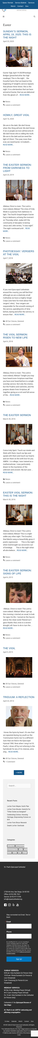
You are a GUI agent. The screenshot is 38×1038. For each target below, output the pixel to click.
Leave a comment (12, 105)
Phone (9, 932)
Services (31, 3)
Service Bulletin (20, 3)
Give (26, 6)
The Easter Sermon (17, 415)
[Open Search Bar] (34, 17)
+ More (19, 772)
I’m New (7, 1021)
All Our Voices (11, 321)
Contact (20, 6)
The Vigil (9, 648)
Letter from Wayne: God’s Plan (18, 806)
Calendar (14, 1021)
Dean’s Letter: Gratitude (15, 826)
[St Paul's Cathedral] (19, 9)
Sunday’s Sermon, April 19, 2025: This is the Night (17, 34)
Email (8, 922)
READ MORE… (25, 95)
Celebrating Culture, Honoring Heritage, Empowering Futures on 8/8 (19, 817)
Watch (13, 6)
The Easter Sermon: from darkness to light (17, 167)
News (7, 102)
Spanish (25, 852)
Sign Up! (19, 959)
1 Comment (10, 762)
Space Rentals (8, 3)
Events (20, 849)
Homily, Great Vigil (16, 115)
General (20, 321)
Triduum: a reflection (18, 697)
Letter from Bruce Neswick (17, 823)
